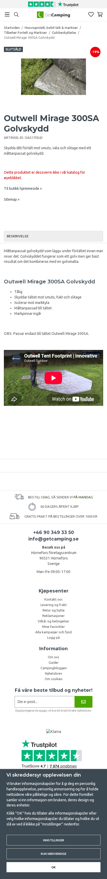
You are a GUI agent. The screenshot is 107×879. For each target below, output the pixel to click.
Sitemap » (11, 199)
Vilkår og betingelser (53, 621)
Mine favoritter (53, 626)
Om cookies (54, 679)
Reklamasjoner (53, 615)
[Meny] (7, 14)
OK (53, 867)
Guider (54, 662)
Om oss (53, 657)
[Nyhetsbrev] (83, 702)
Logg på (53, 637)
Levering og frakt (54, 605)
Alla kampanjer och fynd (53, 632)
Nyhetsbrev (53, 673)
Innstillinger (53, 840)
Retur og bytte (54, 610)
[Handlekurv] (99, 14)
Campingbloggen (54, 668)
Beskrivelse (18, 236)
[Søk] (16, 14)
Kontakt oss (53, 599)
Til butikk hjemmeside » (23, 188)
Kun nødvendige (53, 853)
